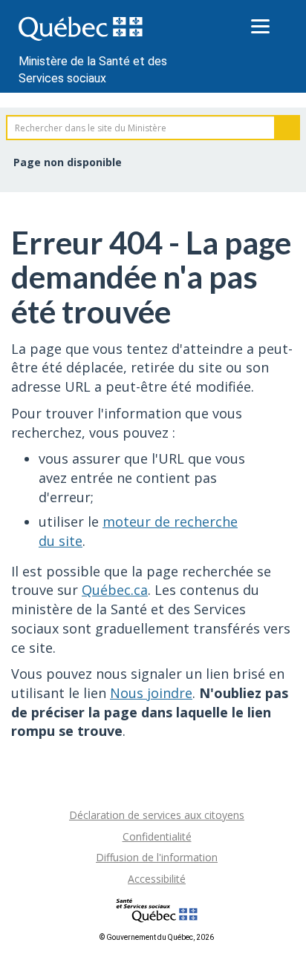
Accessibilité (157, 879)
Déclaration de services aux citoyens (156, 815)
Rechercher (287, 127)
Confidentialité (157, 836)
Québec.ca (115, 590)
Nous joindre (151, 693)
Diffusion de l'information (157, 857)
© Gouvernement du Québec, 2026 (157, 937)
